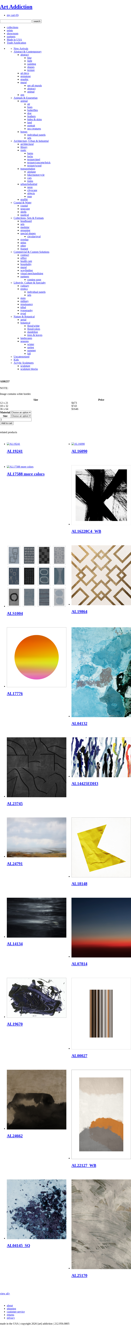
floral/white (33, 325)
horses (23, 131)
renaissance (26, 304)
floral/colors (33, 328)
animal (30, 91)
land (29, 122)
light (29, 60)
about (10, 1305)
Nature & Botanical (24, 316)
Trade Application (16, 42)
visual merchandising (31, 273)
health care (26, 261)
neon (30, 187)
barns (30, 153)
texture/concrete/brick (38, 162)
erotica (24, 288)
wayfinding (26, 270)
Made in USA (14, 39)
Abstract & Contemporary (28, 51)
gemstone (25, 76)
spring (30, 347)
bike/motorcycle (36, 174)
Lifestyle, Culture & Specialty (30, 282)
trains (30, 181)
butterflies (32, 110)
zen (22, 94)
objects (31, 193)
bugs (29, 107)
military (24, 301)
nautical (24, 214)
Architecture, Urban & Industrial (31, 140)
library (23, 147)
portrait (31, 125)
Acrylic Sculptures (24, 362)
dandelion (32, 332)
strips (23, 242)
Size (5, 416)
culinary (24, 285)
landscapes (26, 338)
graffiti (24, 199)
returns (10, 1314)
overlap (24, 239)
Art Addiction (16, 7)
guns (23, 298)
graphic (24, 79)
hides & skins (34, 119)
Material (5, 412)
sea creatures (34, 128)
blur (29, 57)
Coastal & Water (22, 202)
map (29, 196)
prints (10, 30)
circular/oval (34, 236)
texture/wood (34, 165)
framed (24, 248)
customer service (16, 1311)
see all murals (34, 85)
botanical (25, 322)
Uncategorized (21, 356)
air (28, 104)
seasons (24, 341)
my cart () (13, 15)
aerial (23, 319)
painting (31, 63)
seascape (25, 208)
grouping (25, 230)
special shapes (28, 233)
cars (29, 177)
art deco (24, 73)
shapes (30, 67)
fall (29, 353)
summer (31, 350)
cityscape (32, 190)
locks (30, 156)
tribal (23, 307)
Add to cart (6, 423)
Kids (16, 359)
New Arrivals (21, 48)
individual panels (36, 134)
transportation (27, 168)
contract (24, 254)
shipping (11, 1308)
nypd (23, 313)
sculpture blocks (29, 368)
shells (23, 211)
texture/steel (33, 159)
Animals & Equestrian (26, 97)
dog (29, 113)
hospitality (26, 264)
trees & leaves (34, 335)
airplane (31, 171)
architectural (27, 144)
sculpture (25, 365)
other (23, 245)
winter (30, 344)
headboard (26, 221)
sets (29, 137)
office (23, 258)
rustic (23, 150)
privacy (11, 1317)
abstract (24, 54)
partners (11, 36)
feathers (31, 116)
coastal (24, 205)
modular (24, 227)
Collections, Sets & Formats (29, 218)
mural (23, 82)
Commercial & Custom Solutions (31, 251)
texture (31, 70)
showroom (12, 33)
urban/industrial (28, 184)
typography (26, 310)
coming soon (34, 279)
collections (12, 27)
